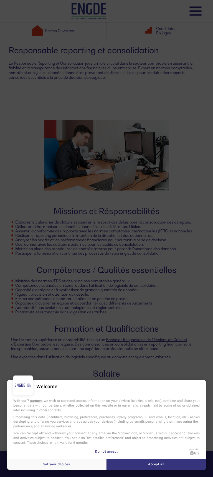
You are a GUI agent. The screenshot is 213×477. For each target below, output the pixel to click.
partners (36, 401)
